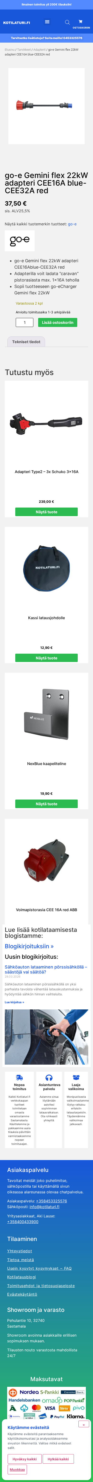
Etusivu (10, 49)
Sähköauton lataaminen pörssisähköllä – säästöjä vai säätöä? (46, 969)
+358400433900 (22, 1221)
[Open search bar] (67, 22)
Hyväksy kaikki (25, 1459)
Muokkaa (17, 1469)
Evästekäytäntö (22, 1294)
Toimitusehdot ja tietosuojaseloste (41, 1285)
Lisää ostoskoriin (57, 322)
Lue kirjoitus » (14, 1002)
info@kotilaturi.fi (44, 1206)
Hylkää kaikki (58, 1459)
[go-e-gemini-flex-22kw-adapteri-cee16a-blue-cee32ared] (46, 106)
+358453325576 (51, 1201)
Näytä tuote (46, 511)
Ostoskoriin (81, 27)
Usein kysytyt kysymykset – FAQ (39, 1268)
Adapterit (39, 49)
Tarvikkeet (24, 49)
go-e (72, 224)
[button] (47, 21)
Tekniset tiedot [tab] (26, 341)
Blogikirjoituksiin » (29, 946)
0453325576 (72, 38)
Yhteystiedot (19, 1251)
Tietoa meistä (20, 1259)
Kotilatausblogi (21, 1277)
